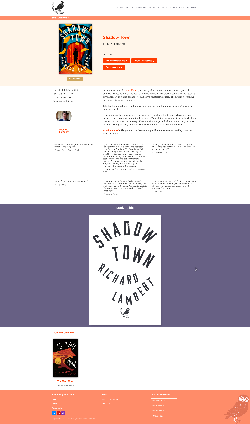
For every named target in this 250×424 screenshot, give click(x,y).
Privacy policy (57, 408)
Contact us (56, 404)
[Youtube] (59, 413)
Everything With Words (63, 395)
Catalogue (56, 399)
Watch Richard (111, 130)
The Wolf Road (65, 381)
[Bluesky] (54, 413)
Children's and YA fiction (111, 399)
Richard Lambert (64, 130)
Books (53, 18)
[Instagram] (63, 413)
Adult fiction (106, 404)
